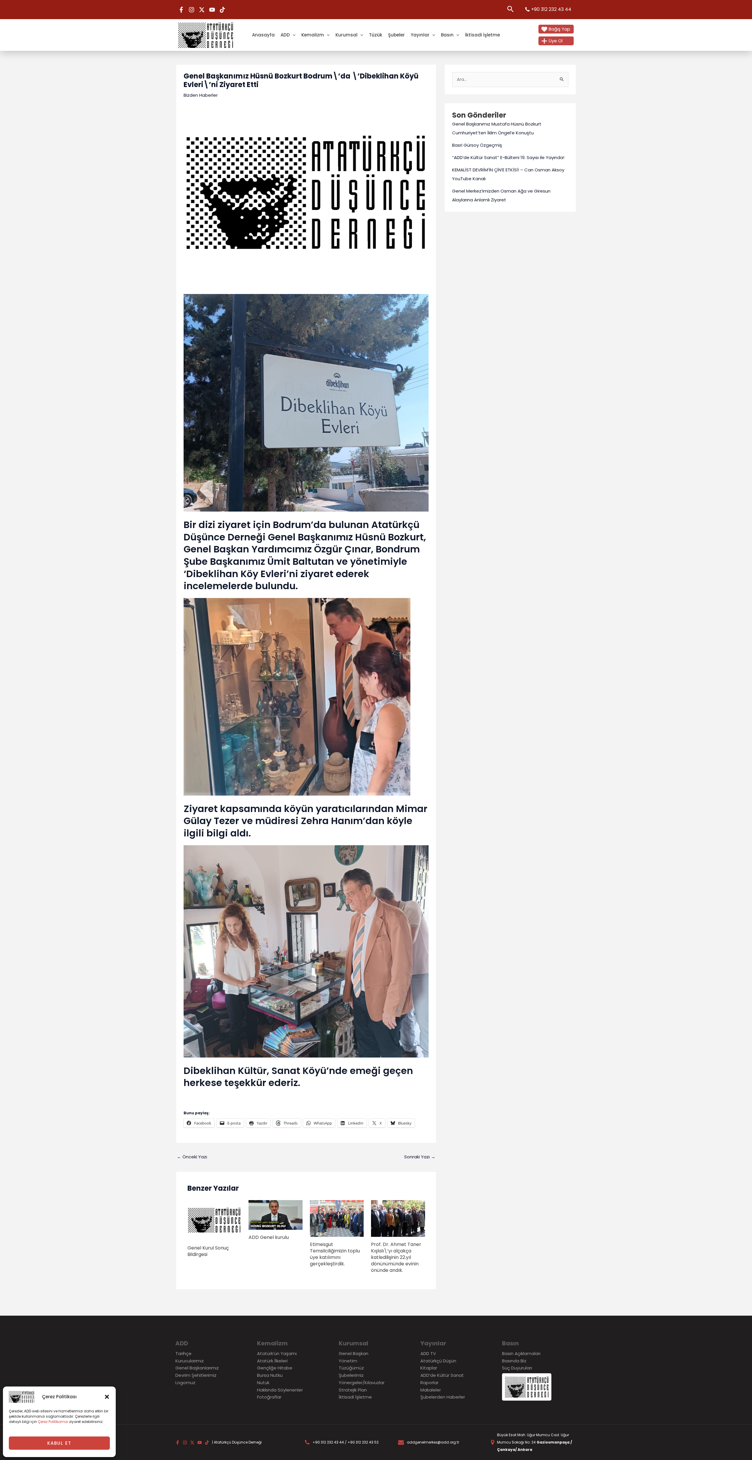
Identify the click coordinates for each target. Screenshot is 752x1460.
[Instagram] (191, 10)
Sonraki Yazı (419, 1157)
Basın (447, 35)
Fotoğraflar (269, 1397)
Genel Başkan (353, 1353)
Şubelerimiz (351, 1375)
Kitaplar (428, 1368)
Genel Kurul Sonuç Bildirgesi (208, 1251)
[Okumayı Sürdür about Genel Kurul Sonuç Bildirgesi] (214, 1220)
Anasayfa (263, 35)
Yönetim (348, 1361)
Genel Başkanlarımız (197, 1368)
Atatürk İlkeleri (272, 1361)
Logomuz (185, 1382)
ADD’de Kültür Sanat (442, 1375)
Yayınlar (420, 35)
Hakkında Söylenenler (280, 1390)
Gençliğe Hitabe (274, 1368)
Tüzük (375, 35)
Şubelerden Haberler (442, 1397)
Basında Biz (514, 1361)
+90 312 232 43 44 (551, 9)
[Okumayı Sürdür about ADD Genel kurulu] (276, 1215)
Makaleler (430, 1390)
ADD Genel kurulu (269, 1237)
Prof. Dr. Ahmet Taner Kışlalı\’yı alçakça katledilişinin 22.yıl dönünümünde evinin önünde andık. (396, 1257)
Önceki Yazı (192, 1157)
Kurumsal (346, 35)
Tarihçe (183, 1353)
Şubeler (396, 35)
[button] (107, 1397)
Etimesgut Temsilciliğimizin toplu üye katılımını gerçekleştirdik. (335, 1254)
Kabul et (59, 1443)
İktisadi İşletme (482, 35)
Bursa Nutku (270, 1375)
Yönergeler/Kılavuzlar (362, 1382)
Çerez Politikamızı (53, 1421)
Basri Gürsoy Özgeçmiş (477, 145)
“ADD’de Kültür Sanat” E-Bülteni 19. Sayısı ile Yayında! (508, 157)
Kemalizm (312, 35)
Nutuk (263, 1382)
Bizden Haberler (201, 95)
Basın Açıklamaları (521, 1353)
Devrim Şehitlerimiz (195, 1375)
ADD (285, 35)
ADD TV (428, 1353)
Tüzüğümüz (351, 1368)
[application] (293, 34)
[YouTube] (212, 10)
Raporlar (429, 1382)
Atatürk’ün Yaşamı (277, 1353)
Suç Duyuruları (517, 1368)
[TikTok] (222, 10)
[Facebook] (181, 10)
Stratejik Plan (353, 1390)
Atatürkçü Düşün (438, 1361)
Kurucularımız (189, 1361)
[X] (202, 10)
